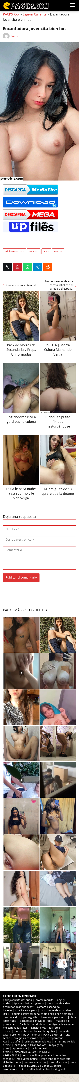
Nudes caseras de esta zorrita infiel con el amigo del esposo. (59, 284)
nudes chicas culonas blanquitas (35, 1031)
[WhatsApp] (27, 267)
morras (58, 251)
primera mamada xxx (38, 1041)
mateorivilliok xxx (25, 1052)
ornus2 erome (58, 1062)
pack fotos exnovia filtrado (36, 1020)
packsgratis (30, 1017)
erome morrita (44, 1000)
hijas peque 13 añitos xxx (30, 1045)
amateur (33, 251)
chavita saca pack (26, 1010)
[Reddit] (47, 267)
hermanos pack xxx (52, 1017)
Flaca (46, 251)
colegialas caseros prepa (29, 1038)
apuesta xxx (19, 1048)
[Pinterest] (17, 267)
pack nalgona (31, 1034)
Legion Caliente (34, 14)
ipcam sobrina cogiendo (29, 1003)
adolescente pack (14, 251)
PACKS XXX (11, 14)
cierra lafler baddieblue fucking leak (43, 1069)
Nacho (15, 36)
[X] (7, 267)
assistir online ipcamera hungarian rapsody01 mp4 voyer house (34, 1057)
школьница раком (35, 1062)
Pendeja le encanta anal (21, 285)
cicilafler (15, 1041)
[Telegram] (37, 267)
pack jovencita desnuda (17, 1000)
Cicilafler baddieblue (33, 1024)
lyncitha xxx (38, 1027)
